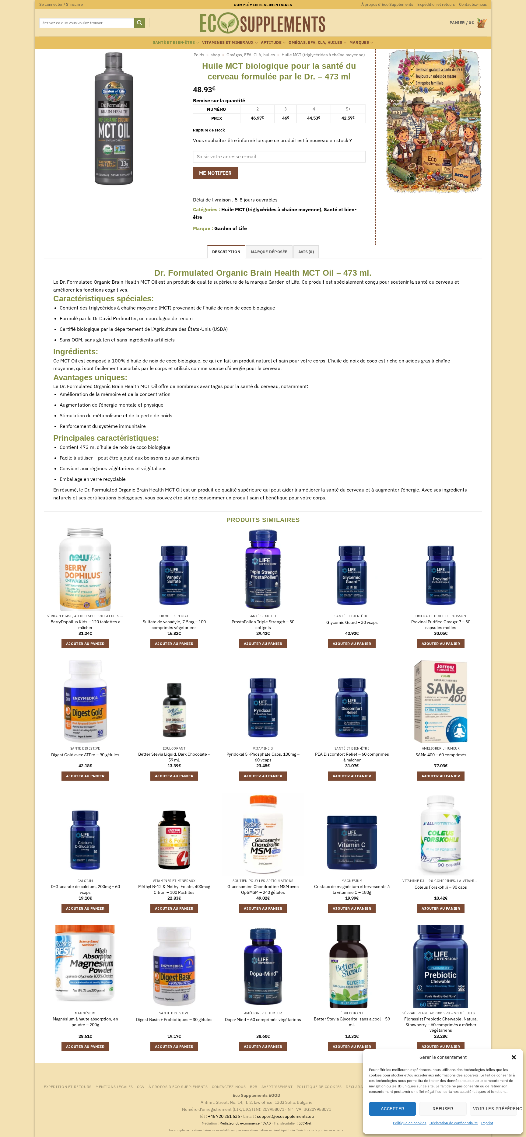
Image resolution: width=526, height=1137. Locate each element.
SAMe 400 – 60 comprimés (441, 754)
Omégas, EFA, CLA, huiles (315, 42)
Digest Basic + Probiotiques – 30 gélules (174, 1019)
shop (215, 55)
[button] (514, 1057)
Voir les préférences (495, 1108)
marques (359, 42)
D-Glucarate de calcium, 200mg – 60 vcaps (85, 889)
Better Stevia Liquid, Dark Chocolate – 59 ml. (174, 757)
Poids (199, 55)
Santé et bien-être (174, 42)
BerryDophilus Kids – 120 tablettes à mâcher (85, 624)
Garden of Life (230, 228)
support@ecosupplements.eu (285, 1116)
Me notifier (215, 173)
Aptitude (271, 42)
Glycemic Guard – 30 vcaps (352, 622)
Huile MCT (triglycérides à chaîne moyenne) (323, 55)
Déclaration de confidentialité (454, 1123)
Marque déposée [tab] (269, 251)
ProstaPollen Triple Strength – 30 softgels (263, 624)
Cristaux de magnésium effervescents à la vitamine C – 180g (352, 889)
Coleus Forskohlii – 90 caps (441, 887)
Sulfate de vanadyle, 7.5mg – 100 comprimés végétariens (174, 624)
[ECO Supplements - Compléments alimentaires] (263, 23)
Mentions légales (114, 1086)
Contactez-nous (473, 4)
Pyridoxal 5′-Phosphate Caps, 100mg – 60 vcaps (263, 757)
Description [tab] (226, 251)
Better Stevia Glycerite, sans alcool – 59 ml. (352, 1021)
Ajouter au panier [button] (85, 643)
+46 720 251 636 (224, 1116)
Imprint (487, 1123)
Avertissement (277, 1086)
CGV (140, 1086)
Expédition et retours (436, 4)
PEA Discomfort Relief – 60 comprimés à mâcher (352, 757)
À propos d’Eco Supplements (387, 4)
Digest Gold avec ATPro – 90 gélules (85, 754)
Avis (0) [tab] (306, 251)
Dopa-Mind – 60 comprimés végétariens (263, 1019)
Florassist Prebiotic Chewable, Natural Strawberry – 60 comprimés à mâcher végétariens (441, 1024)
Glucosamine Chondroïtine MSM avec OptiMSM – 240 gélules (263, 889)
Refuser (443, 1108)
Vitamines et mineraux (228, 42)
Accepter (393, 1108)
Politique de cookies (409, 1123)
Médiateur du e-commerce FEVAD (245, 1123)
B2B (254, 1086)
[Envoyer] (139, 23)
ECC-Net (305, 1123)
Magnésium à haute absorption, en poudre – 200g (85, 1021)
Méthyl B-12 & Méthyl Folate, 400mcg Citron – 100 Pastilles (174, 889)
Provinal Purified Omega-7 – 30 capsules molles (440, 624)
